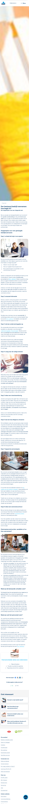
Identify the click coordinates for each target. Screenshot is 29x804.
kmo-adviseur (12, 279)
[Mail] (22, 677)
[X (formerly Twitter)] (17, 677)
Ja (12, 685)
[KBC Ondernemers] (3, 3)
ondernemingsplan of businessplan (9, 331)
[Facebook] (15, 677)
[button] (23, 3)
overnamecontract (19, 513)
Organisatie (4, 203)
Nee (17, 685)
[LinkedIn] (20, 677)
